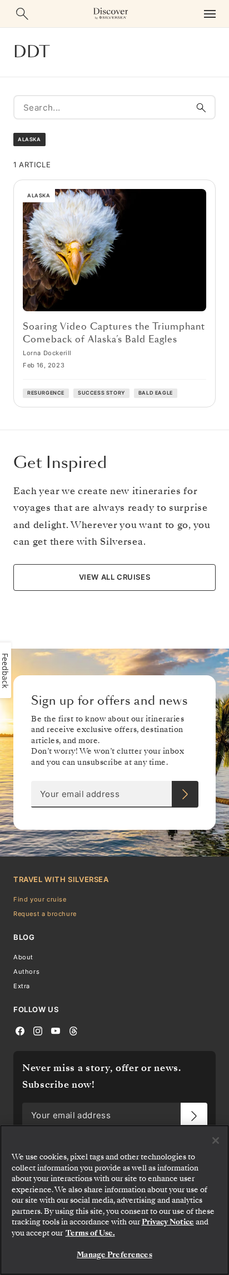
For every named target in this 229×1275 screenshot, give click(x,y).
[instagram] (37, 1030)
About (23, 957)
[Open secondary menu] (209, 13)
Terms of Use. (90, 1233)
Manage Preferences (114, 1254)
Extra (21, 986)
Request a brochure (45, 914)
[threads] (73, 1030)
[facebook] (20, 1030)
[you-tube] (55, 1030)
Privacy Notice (168, 1222)
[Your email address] (185, 794)
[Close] (215, 1140)
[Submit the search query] (201, 107)
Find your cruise (40, 899)
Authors (26, 971)
